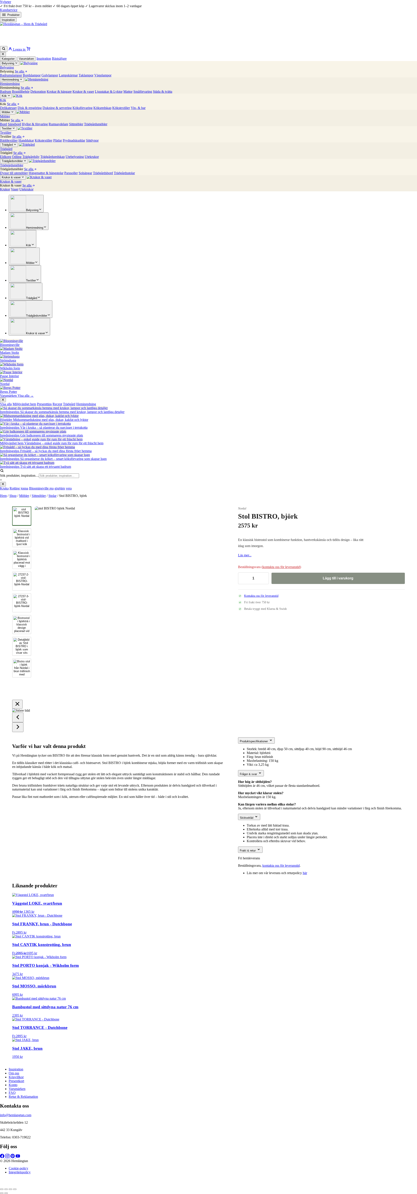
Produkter (13, 15)
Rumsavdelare (58, 124)
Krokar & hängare (59, 91)
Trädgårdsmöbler (95, 124)
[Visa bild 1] (21, 516)
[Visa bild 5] (21, 602)
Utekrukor (92, 157)
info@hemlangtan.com (15, 1115)
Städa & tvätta (162, 91)
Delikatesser (8, 108)
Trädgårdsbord (103, 173)
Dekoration (38, 91)
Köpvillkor (16, 1077)
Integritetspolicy (20, 1172)
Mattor (127, 91)
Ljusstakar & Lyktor (108, 91)
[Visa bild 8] (21, 668)
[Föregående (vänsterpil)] (1, 1193)
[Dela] (10, 1189)
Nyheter (5, 2)
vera (69, 488)
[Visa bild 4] (21, 581)
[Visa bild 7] (21, 646)
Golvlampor (49, 75)
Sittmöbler (76, 124)
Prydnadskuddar (74, 140)
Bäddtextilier (9, 140)
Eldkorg (5, 157)
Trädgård (69, 404)
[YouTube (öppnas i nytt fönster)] (18, 1157)
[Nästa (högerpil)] (6, 1193)
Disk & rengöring (30, 108)
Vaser (14, 189)
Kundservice (8, 10)
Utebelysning (75, 157)
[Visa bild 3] (21, 559)
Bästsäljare (59, 58)
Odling (17, 157)
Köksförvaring (83, 108)
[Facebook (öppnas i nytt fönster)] (2, 1157)
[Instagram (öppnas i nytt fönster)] (7, 1157)
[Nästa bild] (216, 601)
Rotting (15, 488)
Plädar (57, 140)
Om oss (14, 1073)
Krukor (5, 189)
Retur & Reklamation (23, 1096)
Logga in (19, 49)
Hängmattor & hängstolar (46, 173)
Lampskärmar (68, 75)
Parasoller (71, 173)
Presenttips (44, 404)
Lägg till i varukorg (338, 578)
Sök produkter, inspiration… (19, 475)
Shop (13, 496)
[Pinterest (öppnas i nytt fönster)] (13, 1157)
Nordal (242, 508)
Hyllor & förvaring (35, 124)
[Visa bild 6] (21, 624)
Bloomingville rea (41, 488)
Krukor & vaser (83, 91)
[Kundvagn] (28, 49)
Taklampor (86, 75)
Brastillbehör (21, 91)
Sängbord (14, 124)
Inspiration (8, 19)
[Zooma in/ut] (1, 1189)
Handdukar (26, 140)
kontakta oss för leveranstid (281, 567)
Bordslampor (32, 75)
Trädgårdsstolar (124, 173)
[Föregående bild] (42, 601)
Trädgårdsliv (31, 157)
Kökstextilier (121, 108)
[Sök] (3, 49)
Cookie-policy (18, 1168)
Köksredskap (102, 108)
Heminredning (86, 404)
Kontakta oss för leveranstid (261, 595)
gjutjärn (60, 488)
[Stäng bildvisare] (17, 704)
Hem (3, 496)
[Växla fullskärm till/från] (6, 1189)
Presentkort (16, 1081)
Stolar (52, 496)
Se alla (20, 71)
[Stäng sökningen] (3, 484)
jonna (24, 488)
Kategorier (8, 58)
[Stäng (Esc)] (15, 1189)
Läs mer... (245, 555)
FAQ (12, 1093)
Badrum (5, 91)
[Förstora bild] (216, 515)
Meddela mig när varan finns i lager (155, 1184)
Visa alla (6, 404)
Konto (13, 1085)
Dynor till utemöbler (14, 173)
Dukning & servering (57, 108)
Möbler (24, 496)
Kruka (4, 488)
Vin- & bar (138, 108)
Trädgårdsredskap (52, 157)
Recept (57, 404)
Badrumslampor (11, 75)
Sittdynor (92, 140)
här (305, 873)
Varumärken (26, 58)
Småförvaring (142, 91)
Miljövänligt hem (24, 404)
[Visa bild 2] (21, 537)
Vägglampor (102, 75)
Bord (3, 124)
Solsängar (85, 173)
